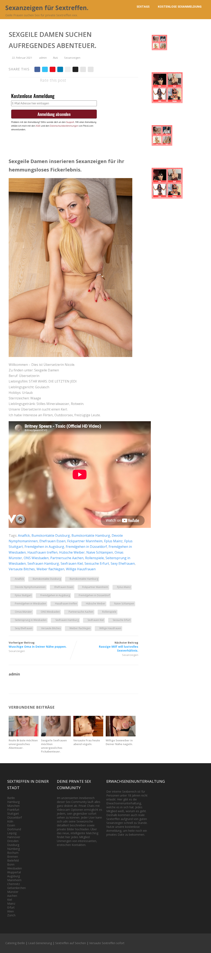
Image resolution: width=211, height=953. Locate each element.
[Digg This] (75, 69)
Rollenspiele (94, 558)
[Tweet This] (45, 69)
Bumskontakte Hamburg (91, 535)
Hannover (13, 837)
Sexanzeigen (72, 57)
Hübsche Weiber (72, 552)
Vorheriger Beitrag (38, 645)
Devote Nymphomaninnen (30, 587)
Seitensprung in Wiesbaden (31, 620)
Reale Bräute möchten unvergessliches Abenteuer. (23, 744)
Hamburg (13, 802)
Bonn (10, 864)
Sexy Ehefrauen (123, 563)
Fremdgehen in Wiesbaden (30, 603)
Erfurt (11, 907)
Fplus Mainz (113, 541)
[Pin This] (52, 69)
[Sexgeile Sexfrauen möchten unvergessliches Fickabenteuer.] (56, 735)
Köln (10, 821)
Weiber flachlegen (50, 569)
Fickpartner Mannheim (84, 541)
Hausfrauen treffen (42, 552)
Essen (11, 825)
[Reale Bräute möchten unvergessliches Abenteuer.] (24, 735)
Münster (12, 892)
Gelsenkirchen (16, 888)
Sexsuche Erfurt (96, 563)
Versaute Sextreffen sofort (106, 943)
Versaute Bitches (22, 569)
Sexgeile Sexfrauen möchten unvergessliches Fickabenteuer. (54, 745)
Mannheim (14, 880)
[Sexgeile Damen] (70, 355)
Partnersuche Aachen (66, 558)
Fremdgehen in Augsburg (44, 546)
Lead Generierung (40, 943)
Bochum (13, 853)
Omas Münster (23, 612)
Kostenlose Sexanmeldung (180, 6)
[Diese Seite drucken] (91, 69)
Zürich (11, 915)
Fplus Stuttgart (23, 595)
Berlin (11, 798)
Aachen (12, 896)
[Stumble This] (68, 69)
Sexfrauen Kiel (72, 563)
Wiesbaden (14, 868)
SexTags (143, 6)
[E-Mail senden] (83, 69)
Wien (10, 911)
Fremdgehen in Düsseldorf (86, 546)
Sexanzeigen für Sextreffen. (46, 7)
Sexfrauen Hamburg (43, 563)
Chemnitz (13, 884)
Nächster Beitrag (118, 646)
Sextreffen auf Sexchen (70, 943)
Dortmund (14, 829)
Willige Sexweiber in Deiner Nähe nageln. (119, 742)
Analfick (24, 535)
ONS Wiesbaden (36, 558)
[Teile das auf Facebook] (37, 69)
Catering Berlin (15, 943)
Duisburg (13, 845)
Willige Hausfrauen (81, 569)
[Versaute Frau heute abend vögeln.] (88, 735)
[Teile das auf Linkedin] (60, 69)
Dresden (13, 841)
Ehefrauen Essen (52, 541)
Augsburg (13, 876)
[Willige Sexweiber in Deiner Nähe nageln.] (121, 735)
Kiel (9, 900)
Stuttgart (13, 813)
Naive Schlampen (99, 552)
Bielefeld (13, 860)
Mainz (11, 903)
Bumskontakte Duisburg (51, 535)
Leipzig (11, 833)
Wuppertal (14, 872)
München (13, 806)
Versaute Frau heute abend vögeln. (86, 742)
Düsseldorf (14, 817)
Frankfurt (13, 810)
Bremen (12, 857)
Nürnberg (13, 849)
